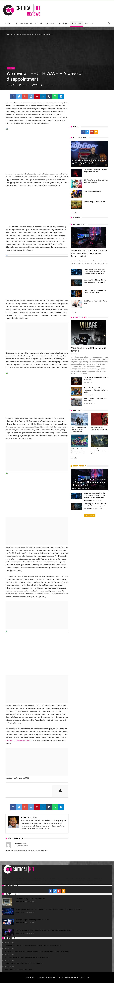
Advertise (50, 977)
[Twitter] (87, 132)
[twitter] (19, 96)
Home (8, 34)
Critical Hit (29, 977)
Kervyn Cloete (12, 85)
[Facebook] (83, 132)
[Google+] (92, 132)
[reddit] (31, 96)
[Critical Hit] (21, 3)
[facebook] (13, 96)
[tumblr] (49, 96)
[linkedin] (43, 96)
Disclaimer (84, 977)
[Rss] (96, 132)
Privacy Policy (71, 977)
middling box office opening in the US (19, 740)
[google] (25, 96)
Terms (60, 977)
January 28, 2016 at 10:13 (20, 846)
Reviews (15, 34)
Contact (40, 977)
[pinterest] (37, 96)
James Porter (76, 488)
